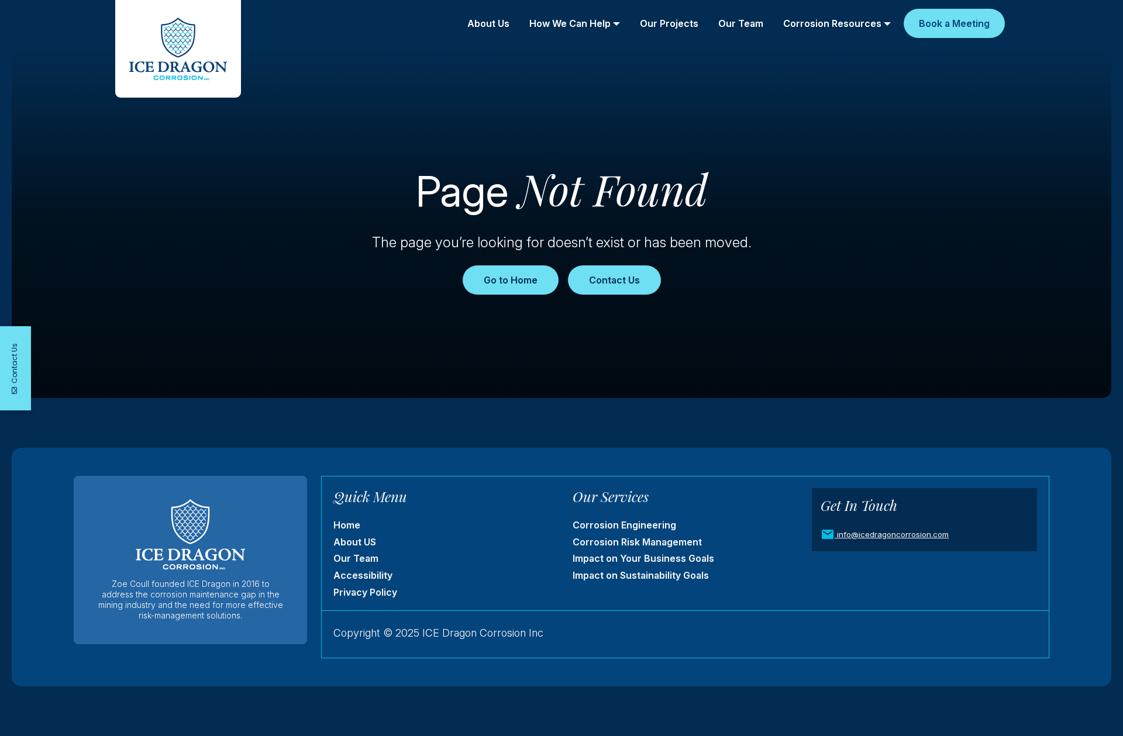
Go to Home (511, 280)
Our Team (740, 23)
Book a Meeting (954, 23)
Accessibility (362, 575)
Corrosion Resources (832, 23)
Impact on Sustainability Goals (641, 575)
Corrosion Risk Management (637, 542)
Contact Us (614, 280)
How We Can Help (570, 23)
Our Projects (669, 23)
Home (346, 525)
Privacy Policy (365, 592)
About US (354, 542)
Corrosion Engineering (624, 525)
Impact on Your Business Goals (643, 558)
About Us (488, 23)
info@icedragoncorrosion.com (893, 534)
